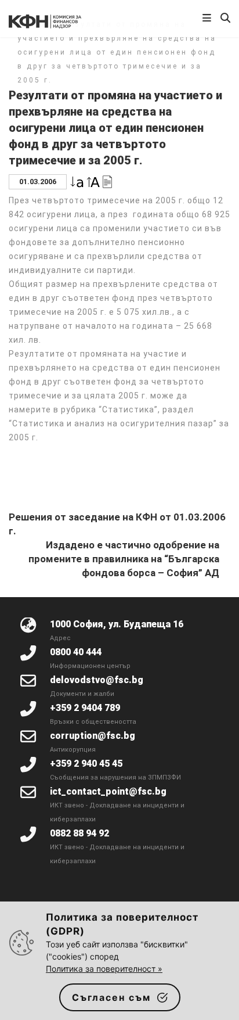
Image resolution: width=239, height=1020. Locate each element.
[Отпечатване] (107, 181)
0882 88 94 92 (79, 833)
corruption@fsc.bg (92, 735)
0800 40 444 (76, 652)
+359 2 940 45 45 (86, 763)
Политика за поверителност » (104, 969)
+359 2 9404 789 (85, 707)
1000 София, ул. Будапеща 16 (116, 624)
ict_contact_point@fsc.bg (108, 791)
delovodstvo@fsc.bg (96, 679)
